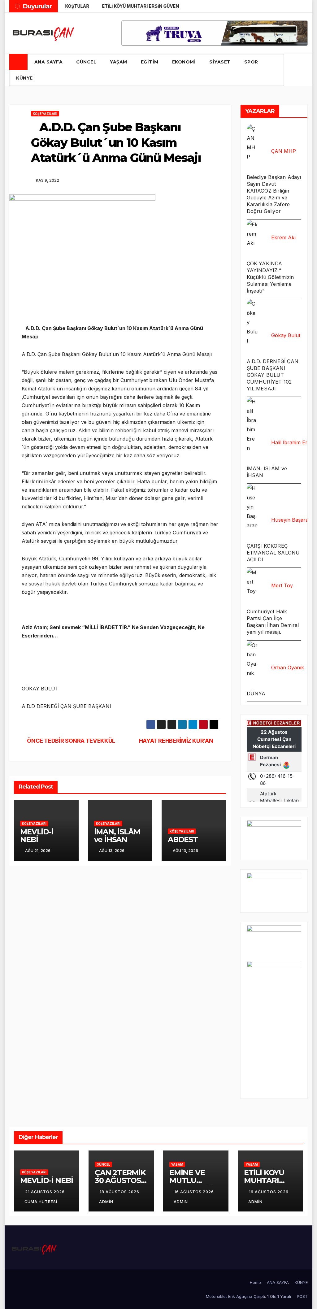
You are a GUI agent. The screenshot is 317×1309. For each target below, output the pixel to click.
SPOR (251, 62)
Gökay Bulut (285, 335)
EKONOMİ (184, 62)
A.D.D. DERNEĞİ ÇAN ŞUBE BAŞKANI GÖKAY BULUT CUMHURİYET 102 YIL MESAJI (273, 375)
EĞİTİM (149, 62)
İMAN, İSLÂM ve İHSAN (117, 835)
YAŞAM (118, 62)
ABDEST (183, 839)
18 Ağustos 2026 (119, 1191)
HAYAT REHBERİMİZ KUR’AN (176, 740)
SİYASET (220, 62)
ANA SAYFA (48, 62)
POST (302, 1296)
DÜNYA (256, 693)
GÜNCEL (86, 62)
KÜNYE (24, 78)
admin (106, 1201)
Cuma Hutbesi (40, 1201)
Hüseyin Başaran (291, 520)
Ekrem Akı (283, 237)
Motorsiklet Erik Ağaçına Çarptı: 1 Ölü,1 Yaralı (248, 1296)
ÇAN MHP (283, 151)
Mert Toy (282, 585)
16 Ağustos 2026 (194, 1191)
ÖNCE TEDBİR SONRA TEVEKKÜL (70, 740)
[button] (291, 70)
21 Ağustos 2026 (45, 1191)
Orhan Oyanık (287, 667)
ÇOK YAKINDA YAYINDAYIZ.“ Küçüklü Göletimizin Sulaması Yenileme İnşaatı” (270, 277)
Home (255, 1282)
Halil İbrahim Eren (292, 442)
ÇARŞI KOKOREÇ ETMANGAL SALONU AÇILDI (273, 553)
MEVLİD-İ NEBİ (36, 835)
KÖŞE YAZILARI (45, 113)
